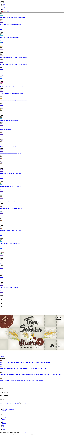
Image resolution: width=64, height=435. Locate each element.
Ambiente (1, 15)
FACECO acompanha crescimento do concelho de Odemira (9, 146)
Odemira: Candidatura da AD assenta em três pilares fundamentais (10, 79)
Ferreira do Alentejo (5, 424)
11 (2, 305)
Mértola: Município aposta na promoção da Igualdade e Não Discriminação (11, 93)
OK (32, 434)
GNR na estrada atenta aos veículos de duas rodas (7, 50)
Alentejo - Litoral (4, 417)
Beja (1, 13)
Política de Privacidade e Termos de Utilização (8, 409)
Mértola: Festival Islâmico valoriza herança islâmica (8, 223)
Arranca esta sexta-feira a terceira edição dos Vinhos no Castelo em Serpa (11, 263)
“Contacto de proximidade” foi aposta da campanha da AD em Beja (10, 243)
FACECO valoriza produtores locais (5, 129)
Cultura (1, 98)
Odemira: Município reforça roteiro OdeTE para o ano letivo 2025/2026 (10, 24)
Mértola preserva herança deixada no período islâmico (8, 201)
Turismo (1, 35)
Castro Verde (2, 204)
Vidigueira (1, 283)
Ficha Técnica (4, 410)
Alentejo (1, 46)
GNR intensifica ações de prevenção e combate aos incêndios (9, 113)
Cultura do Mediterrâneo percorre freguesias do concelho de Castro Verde (11, 208)
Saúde (1, 184)
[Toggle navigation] (0, 2)
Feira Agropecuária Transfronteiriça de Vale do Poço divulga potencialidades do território (13, 57)
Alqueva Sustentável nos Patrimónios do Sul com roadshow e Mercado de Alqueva (12, 17)
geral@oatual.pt (7, 11)
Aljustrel (3, 418)
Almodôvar (3, 419)
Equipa (3, 411)
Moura (1, 155)
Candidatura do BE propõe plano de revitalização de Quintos (9, 120)
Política (1, 29)
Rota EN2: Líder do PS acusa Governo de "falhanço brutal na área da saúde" (11, 86)
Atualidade (1, 22)
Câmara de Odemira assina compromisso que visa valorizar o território (10, 173)
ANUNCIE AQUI (2, 356)
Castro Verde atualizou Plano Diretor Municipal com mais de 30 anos (10, 256)
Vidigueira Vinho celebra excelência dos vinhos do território (9, 287)
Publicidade (3, 408)
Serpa (1, 259)
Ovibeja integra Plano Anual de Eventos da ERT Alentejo (8, 280)
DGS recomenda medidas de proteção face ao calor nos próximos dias (10, 186)
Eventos (3, 412)
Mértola (1, 53)
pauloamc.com (24, 432)
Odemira (1, 26)
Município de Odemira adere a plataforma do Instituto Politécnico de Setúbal (11, 166)
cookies (6, 434)
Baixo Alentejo (2, 82)
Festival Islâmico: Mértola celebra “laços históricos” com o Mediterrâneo (11, 230)
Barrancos (3, 421)
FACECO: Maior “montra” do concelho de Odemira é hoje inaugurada (10, 153)
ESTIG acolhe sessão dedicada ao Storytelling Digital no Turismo (9, 37)
